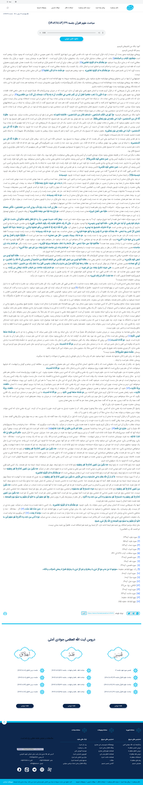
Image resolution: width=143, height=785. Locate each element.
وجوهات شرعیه (41, 8)
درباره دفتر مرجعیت (84, 8)
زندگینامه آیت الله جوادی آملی (132, 745)
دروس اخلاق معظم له (134, 751)
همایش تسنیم (136, 763)
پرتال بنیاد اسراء (125, 782)
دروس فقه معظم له (135, 754)
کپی (84, 613)
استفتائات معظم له (135, 757)
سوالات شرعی (55, 8)
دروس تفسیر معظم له (134, 748)
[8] (139, 565)
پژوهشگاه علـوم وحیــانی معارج (104, 745)
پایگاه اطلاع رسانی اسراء (106, 748)
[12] (138, 581)
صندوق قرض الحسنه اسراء (79, 760)
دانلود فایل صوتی (71, 38)
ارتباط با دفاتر (69, 8)
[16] (22, 509)
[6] (139, 557)
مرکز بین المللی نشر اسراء (79, 757)
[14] (113, 428)
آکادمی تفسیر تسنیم (108, 763)
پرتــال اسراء (83, 745)
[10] (129, 336)
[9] (77, 288)
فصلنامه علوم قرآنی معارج (106, 751)
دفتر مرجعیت (114, 8)
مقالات (112, 760)
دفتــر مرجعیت (82, 748)
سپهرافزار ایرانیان (8, 782)
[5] (138, 553)
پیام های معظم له (135, 760)
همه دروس (118, 705)
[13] (128, 388)
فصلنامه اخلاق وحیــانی (107, 754)
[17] (27, 513)
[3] (43, 70)
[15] (50, 428)
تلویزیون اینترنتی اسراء (80, 754)
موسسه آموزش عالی (81, 751)
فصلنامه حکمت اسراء (107, 757)
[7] (139, 561)
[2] (81, 62)
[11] (109, 340)
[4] (16, 94)
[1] (114, 58)
